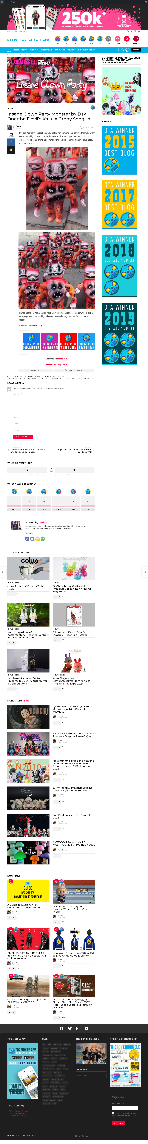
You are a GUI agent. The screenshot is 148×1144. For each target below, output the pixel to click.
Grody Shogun (56, 376)
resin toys (54, 1086)
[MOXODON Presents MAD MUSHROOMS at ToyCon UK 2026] (28, 852)
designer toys (60, 1055)
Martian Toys (48, 1076)
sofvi (91, 379)
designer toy (48, 1055)
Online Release (58, 1079)
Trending (136, 44)
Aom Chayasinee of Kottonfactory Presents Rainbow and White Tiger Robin (28, 635)
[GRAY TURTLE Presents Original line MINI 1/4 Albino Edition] (28, 798)
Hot (126, 44)
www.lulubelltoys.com (56, 364)
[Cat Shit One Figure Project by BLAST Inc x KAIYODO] (28, 986)
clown (12, 376)
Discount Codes (12, 31)
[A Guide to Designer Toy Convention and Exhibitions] (28, 891)
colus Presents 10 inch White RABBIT (25, 587)
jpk (59, 1069)
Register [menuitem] (14, 2)
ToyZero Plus (58, 1096)
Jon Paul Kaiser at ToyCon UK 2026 (71, 816)
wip (55, 1103)
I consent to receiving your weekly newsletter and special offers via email (124, 1115)
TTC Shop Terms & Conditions (18, 1111)
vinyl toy (47, 1103)
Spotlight (60, 50)
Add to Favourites (75, 370)
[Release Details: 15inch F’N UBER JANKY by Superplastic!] (3, 572)
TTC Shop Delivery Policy (16, 1113)
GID (54, 1062)
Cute (83, 44)
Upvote (27, 470)
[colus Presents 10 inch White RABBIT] (28, 568)
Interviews (46, 50)
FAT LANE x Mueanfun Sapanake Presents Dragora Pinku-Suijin (73, 735)
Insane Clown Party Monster (24, 379)
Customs (34, 50)
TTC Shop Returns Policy (16, 1116)
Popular (117, 44)
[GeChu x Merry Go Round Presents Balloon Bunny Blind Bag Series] (74, 568)
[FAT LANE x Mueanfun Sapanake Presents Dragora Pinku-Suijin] (28, 744)
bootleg (67, 1044)
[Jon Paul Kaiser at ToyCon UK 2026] (28, 825)
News (24, 50)
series (63, 1086)
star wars (47, 1093)
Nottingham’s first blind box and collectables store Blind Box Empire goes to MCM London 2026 (73, 764)
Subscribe (119, 1123)
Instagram (62, 359)
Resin (17, 583)
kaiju (45, 379)
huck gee (62, 1065)
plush (46, 1083)
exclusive (64, 1058)
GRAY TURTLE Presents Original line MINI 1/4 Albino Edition (73, 789)
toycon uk (64, 1093)
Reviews (72, 50)
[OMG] (16, 929)
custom (54, 1048)
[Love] (92, 107)
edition (54, 1058)
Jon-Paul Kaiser (49, 1069)
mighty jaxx (61, 1076)
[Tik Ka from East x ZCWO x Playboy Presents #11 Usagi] (74, 615)
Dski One (22, 376)
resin (45, 1086)
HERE (34, 325)
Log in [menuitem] (7, 2)
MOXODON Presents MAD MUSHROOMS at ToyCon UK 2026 (74, 843)
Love (58, 44)
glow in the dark (49, 1065)
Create (136, 50)
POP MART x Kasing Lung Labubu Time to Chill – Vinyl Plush (70, 909)
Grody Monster (37, 376)
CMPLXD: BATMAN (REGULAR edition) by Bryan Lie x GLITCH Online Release (26, 956)
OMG (74, 44)
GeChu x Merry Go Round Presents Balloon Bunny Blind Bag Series (72, 589)
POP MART (56, 1083)
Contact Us (23, 31)
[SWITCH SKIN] (119, 50)
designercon (56, 1051)
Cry (100, 44)
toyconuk (47, 1096)
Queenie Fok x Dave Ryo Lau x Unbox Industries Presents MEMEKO (72, 709)
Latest (108, 44)
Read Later (37, 370)
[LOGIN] (127, 50)
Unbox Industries (49, 1100)
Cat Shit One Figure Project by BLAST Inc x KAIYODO (26, 1001)
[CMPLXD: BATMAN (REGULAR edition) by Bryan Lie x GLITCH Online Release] (28, 939)
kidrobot (58, 1072)
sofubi (82, 379)
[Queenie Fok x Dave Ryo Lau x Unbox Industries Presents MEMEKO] (28, 717)
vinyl (60, 1100)
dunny (46, 1058)
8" (50, 1044)
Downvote (75, 470)
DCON (46, 1051)
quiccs (66, 1083)
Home (16, 50)
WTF (91, 44)
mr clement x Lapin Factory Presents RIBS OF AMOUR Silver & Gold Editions (27, 681)
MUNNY (46, 1079)
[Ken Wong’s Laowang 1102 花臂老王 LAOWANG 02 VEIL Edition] (74, 939)
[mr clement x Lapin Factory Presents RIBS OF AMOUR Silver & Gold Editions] (28, 660)
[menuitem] (2, 2)
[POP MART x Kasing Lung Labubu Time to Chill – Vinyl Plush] (74, 892)
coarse (46, 1048)
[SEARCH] (123, 50)
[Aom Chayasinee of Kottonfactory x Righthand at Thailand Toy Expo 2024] (74, 660)
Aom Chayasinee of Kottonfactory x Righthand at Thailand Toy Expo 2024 (71, 681)
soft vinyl (71, 379)
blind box (58, 1044)
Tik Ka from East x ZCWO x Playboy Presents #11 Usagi (70, 633)
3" (44, 1044)
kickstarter (47, 1072)
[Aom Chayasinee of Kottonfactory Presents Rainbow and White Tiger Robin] (28, 615)
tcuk (55, 1093)
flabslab (46, 1062)
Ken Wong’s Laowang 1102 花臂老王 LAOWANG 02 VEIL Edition (73, 954)
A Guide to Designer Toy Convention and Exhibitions (25, 906)
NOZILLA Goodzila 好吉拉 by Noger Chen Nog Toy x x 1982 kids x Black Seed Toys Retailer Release (72, 1003)
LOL (66, 44)
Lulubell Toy (57, 379)
